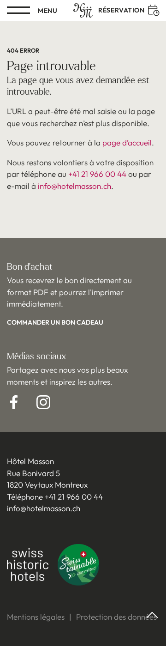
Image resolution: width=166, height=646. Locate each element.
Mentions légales (36, 617)
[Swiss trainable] (78, 566)
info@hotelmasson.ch (74, 186)
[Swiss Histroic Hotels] (27, 566)
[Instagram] (43, 402)
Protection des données (116, 617)
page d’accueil (127, 142)
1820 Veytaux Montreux (47, 484)
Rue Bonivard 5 (33, 473)
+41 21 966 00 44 (97, 174)
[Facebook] (14, 402)
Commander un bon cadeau (55, 322)
